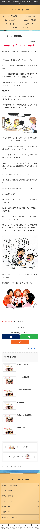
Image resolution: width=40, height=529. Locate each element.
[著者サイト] (11, 336)
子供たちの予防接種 (8, 501)
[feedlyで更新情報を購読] (29, 336)
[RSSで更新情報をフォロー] (20, 342)
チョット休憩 (6, 506)
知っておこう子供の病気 (9, 485)
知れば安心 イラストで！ (10, 517)
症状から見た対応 (7, 496)
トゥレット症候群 (20, 321)
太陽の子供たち (8, 321)
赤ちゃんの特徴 (7, 490)
